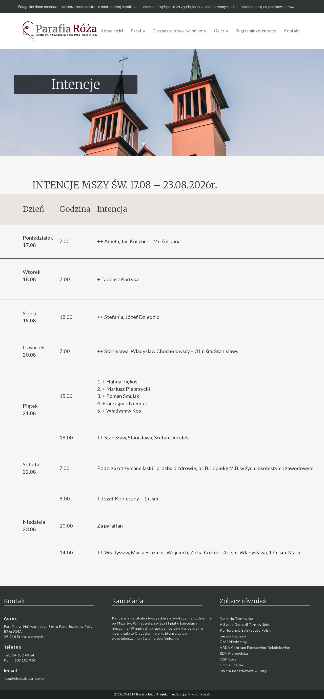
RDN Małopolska (234, 653)
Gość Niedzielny (233, 641)
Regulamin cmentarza (255, 30)
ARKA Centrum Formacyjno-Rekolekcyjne (255, 647)
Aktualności (112, 30)
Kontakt (292, 30)
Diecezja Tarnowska (236, 618)
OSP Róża (228, 659)
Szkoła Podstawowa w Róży (243, 671)
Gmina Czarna (231, 665)
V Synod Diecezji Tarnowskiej (244, 624)
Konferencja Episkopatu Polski (246, 630)
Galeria (221, 30)
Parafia (138, 30)
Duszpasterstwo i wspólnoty (179, 30)
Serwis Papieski (233, 636)
